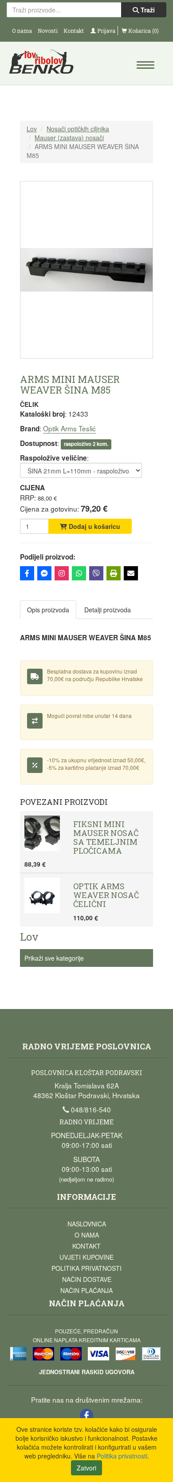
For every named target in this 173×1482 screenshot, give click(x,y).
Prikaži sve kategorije (54, 958)
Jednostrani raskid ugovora (86, 1372)
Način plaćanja (86, 1290)
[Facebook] (27, 573)
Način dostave (86, 1279)
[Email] (131, 573)
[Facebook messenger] (44, 573)
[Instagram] (62, 573)
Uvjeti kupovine (86, 1257)
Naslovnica (86, 1223)
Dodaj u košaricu (93, 526)
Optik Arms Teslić (69, 428)
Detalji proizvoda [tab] (107, 609)
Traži (147, 9)
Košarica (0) (143, 30)
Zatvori (86, 1467)
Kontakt (73, 30)
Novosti (48, 30)
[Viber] (96, 573)
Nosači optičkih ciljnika (78, 128)
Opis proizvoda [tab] (48, 609)
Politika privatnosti (86, 1268)
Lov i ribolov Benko (46, 64)
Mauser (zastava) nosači (69, 137)
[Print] (113, 573)
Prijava (105, 30)
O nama (22, 30)
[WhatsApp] (79, 573)
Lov (32, 128)
